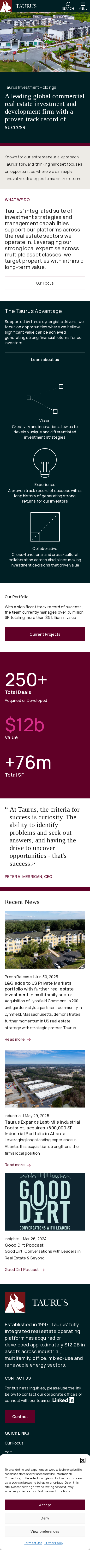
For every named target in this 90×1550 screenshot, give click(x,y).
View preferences (44, 1531)
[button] (82, 1460)
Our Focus (45, 283)
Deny (45, 1518)
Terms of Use (33, 1543)
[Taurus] (20, 6)
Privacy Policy (53, 1543)
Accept (45, 1505)
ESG (8, 1453)
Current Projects (45, 634)
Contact (20, 1416)
